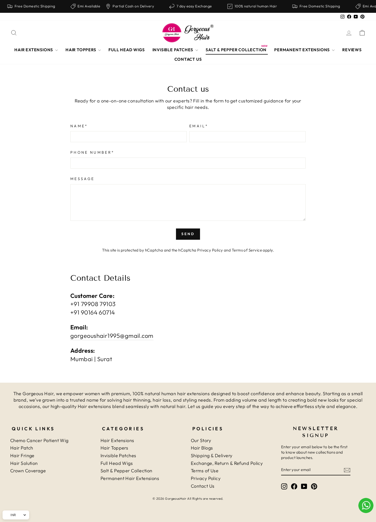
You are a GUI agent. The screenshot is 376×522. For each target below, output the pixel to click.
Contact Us (203, 486)
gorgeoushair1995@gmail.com (111, 335)
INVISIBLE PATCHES (173, 49)
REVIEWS (352, 49)
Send (188, 234)
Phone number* (92, 152)
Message (82, 178)
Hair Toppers (114, 448)
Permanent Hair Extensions (130, 478)
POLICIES (207, 429)
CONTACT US (188, 59)
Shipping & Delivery (212, 455)
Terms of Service (247, 250)
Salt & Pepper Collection (126, 471)
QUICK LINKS (33, 429)
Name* (79, 126)
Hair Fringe (22, 455)
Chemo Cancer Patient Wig (39, 440)
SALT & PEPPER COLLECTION (236, 49)
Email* (198, 126)
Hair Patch (21, 448)
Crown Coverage (28, 471)
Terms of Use (204, 471)
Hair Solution (24, 463)
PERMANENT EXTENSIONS (302, 49)
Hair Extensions (117, 440)
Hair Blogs (202, 448)
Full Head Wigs (117, 463)
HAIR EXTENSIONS (34, 49)
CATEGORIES (123, 429)
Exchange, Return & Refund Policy (227, 463)
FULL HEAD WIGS (126, 49)
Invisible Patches (118, 455)
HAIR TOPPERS (81, 49)
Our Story (201, 440)
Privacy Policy (210, 250)
